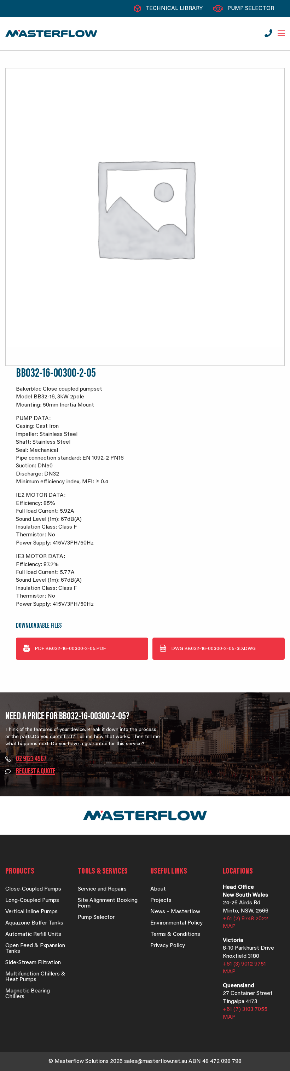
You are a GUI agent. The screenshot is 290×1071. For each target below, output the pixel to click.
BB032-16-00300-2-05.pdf (70, 648)
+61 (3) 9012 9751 (244, 964)
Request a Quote (35, 772)
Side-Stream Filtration (33, 963)
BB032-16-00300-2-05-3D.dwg (214, 648)
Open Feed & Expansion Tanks (35, 948)
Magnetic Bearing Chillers (27, 994)
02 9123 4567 (31, 759)
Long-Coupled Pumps (32, 900)
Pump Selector (250, 8)
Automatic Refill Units (33, 934)
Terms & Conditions (175, 934)
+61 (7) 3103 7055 (245, 1009)
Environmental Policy (176, 923)
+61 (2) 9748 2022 (245, 919)
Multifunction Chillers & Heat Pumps (35, 977)
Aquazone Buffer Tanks (34, 923)
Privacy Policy (167, 946)
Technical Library (174, 8)
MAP (229, 926)
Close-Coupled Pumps (33, 889)
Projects (161, 900)
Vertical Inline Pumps (31, 912)
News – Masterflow (175, 912)
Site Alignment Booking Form (108, 903)
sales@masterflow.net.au (155, 1061)
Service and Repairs (102, 889)
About (158, 889)
